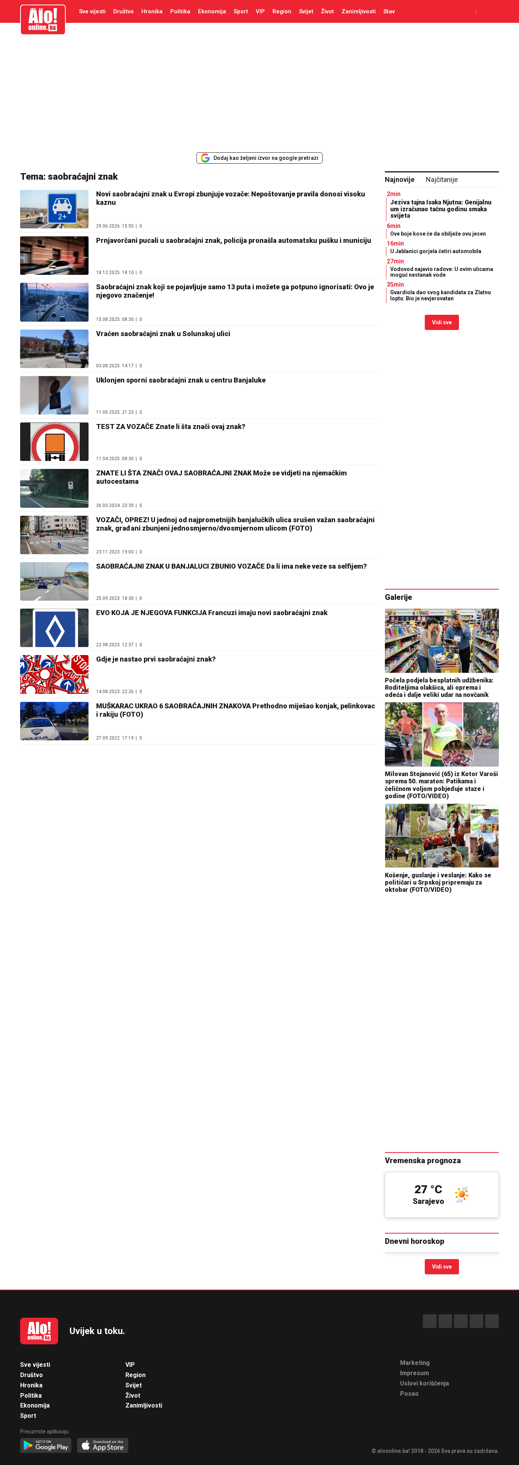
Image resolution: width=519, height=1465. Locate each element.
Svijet (306, 11)
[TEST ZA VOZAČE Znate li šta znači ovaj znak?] (54, 441)
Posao (409, 1393)
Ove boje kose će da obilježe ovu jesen (438, 234)
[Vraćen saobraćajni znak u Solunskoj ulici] (54, 349)
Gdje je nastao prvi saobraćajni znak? (156, 659)
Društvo (123, 11)
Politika (180, 11)
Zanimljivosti (359, 11)
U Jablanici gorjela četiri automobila (435, 251)
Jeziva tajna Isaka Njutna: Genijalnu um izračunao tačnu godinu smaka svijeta (440, 209)
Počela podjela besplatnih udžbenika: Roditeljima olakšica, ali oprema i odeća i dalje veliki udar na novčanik (439, 687)
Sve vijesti (92, 11)
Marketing (415, 1362)
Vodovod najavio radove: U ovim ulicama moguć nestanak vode (441, 272)
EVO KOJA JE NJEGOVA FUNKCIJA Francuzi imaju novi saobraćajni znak (212, 613)
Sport (241, 11)
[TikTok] (461, 1321)
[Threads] (445, 1321)
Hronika (152, 11)
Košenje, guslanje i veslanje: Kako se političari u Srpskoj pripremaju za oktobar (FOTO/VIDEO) (438, 882)
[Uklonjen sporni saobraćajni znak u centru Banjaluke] (54, 395)
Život (327, 11)
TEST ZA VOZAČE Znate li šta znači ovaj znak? (170, 426)
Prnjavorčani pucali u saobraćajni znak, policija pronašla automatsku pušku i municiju (233, 240)
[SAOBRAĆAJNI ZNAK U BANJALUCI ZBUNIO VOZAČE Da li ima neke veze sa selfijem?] (54, 581)
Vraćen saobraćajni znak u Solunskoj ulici (163, 334)
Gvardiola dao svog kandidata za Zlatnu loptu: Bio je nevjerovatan (440, 295)
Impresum (414, 1373)
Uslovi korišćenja (424, 1383)
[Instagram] (476, 1321)
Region (281, 11)
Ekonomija (212, 11)
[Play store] (45, 1446)
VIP (260, 11)
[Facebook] (430, 1321)
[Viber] (492, 1321)
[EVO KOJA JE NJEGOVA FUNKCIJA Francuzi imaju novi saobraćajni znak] (54, 628)
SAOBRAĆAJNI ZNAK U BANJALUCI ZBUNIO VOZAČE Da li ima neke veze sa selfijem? (231, 566)
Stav (389, 11)
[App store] (102, 1446)
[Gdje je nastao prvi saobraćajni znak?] (54, 674)
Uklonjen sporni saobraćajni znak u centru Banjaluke (181, 380)
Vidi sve (442, 322)
